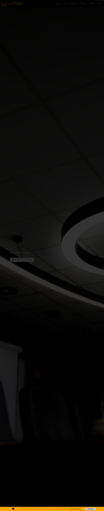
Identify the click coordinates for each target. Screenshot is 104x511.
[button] (90, 509)
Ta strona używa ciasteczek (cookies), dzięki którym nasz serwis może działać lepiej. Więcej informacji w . (50, 509)
